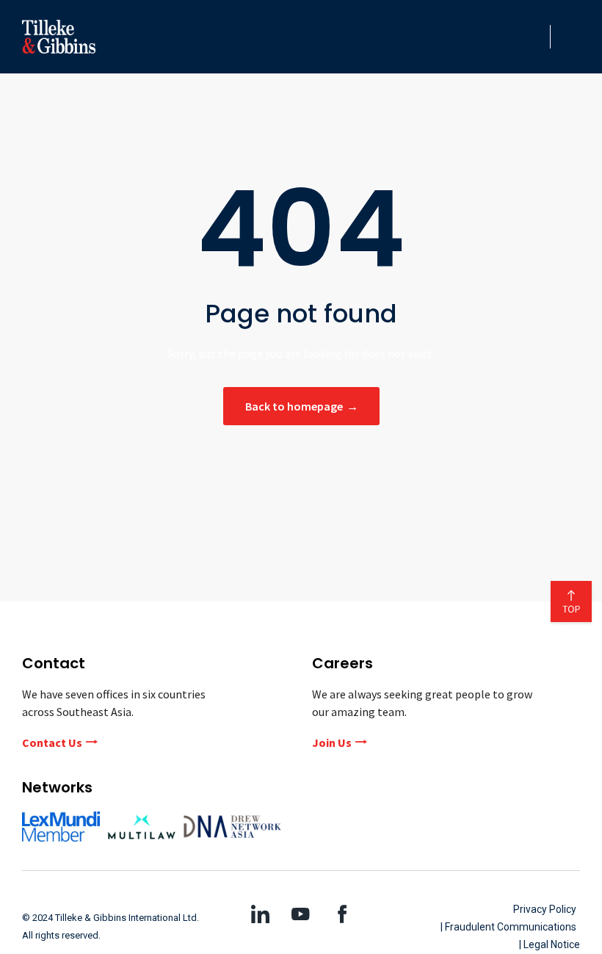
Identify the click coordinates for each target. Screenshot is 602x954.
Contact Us (52, 742)
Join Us (332, 742)
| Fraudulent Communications (508, 927)
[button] (534, 36)
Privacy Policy (544, 909)
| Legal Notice (549, 944)
